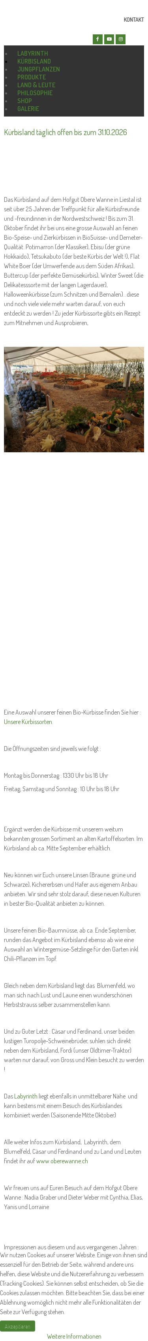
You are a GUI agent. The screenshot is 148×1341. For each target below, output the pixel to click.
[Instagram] (121, 39)
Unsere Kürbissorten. (28, 722)
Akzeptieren (17, 1325)
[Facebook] (98, 39)
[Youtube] (109, 39)
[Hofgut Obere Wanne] (29, 36)
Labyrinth (25, 1096)
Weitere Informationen (74, 1336)
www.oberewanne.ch (62, 1161)
